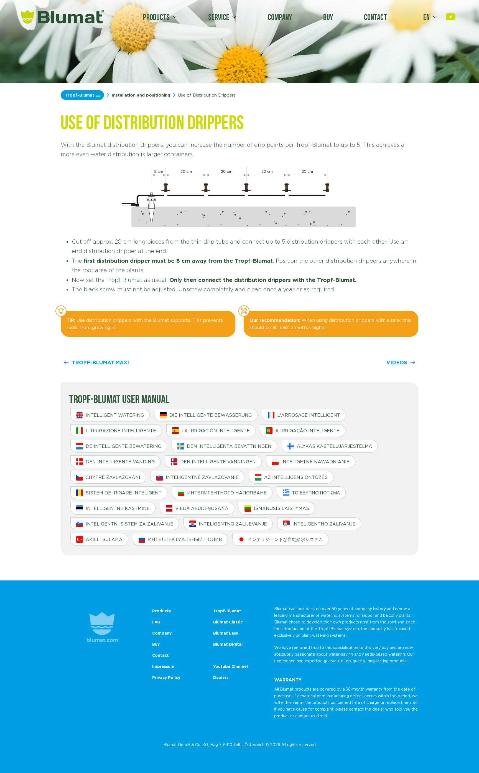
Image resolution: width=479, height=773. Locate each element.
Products (156, 16)
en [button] (426, 16)
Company (280, 16)
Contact (375, 16)
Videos (396, 362)
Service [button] (218, 16)
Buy (328, 16)
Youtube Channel (230, 666)
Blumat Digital (228, 644)
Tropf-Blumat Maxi (100, 362)
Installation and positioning (141, 95)
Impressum (163, 666)
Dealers (220, 677)
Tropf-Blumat (79, 95)
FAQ (156, 622)
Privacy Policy (166, 677)
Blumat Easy (225, 633)
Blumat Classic (228, 622)
